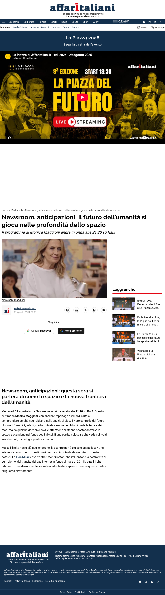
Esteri (54, 22)
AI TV (96, 22)
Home (5, 210)
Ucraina (56, 27)
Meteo (144, 27)
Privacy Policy (66, 592)
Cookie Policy (81, 592)
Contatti (8, 581)
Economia (14, 22)
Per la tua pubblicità (55, 581)
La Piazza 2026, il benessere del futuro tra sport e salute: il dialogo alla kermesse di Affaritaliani (148, 338)
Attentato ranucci (39, 27)
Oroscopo (160, 27)
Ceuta (66, 27)
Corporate (29, 22)
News (64, 22)
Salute (75, 22)
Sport (85, 22)
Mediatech (17, 210)
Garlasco (76, 27)
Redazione (37, 581)
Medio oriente (20, 27)
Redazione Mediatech (25, 308)
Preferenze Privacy (97, 592)
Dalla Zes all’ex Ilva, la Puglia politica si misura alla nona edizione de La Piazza (148, 321)
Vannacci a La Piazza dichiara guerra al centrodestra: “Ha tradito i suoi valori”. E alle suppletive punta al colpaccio (148, 354)
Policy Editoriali (22, 581)
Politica (42, 22)
